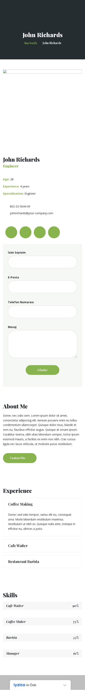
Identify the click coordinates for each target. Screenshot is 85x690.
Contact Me (17, 458)
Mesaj (12, 327)
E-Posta (13, 277)
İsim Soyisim (17, 252)
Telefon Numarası (21, 302)
